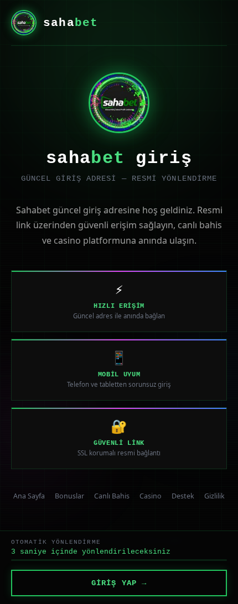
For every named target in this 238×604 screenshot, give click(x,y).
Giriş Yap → (119, 583)
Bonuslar (69, 496)
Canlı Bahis (112, 496)
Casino (150, 496)
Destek (183, 496)
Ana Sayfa (29, 496)
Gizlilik (214, 496)
